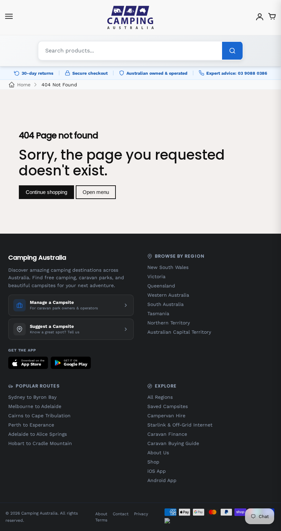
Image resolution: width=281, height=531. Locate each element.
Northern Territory (168, 322)
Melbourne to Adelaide (34, 406)
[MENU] (9, 17)
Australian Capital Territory (179, 332)
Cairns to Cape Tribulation (39, 415)
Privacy (141, 513)
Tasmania (158, 313)
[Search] (232, 51)
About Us (158, 452)
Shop (153, 462)
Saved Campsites (167, 406)
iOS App (156, 471)
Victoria (156, 276)
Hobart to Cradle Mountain (40, 443)
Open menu (96, 192)
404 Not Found (59, 84)
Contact (121, 513)
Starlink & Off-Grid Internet (179, 425)
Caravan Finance (167, 434)
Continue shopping (46, 192)
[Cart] (272, 17)
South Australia (165, 304)
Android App (161, 480)
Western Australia (168, 295)
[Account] (260, 17)
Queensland (161, 285)
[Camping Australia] (130, 17)
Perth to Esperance (31, 425)
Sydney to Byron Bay (32, 397)
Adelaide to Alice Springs (37, 434)
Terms (101, 520)
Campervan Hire (166, 415)
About (101, 513)
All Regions (160, 397)
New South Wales (167, 267)
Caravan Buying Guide (173, 443)
